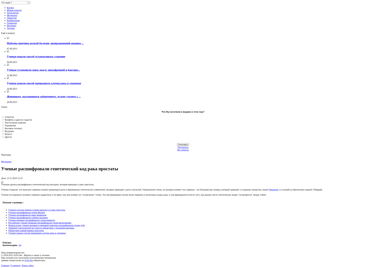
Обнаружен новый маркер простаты (26, 230)
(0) (19, 245)
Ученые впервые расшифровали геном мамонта (31, 220)
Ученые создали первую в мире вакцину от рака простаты (36, 210)
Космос (10, 7)
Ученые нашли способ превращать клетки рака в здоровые (44, 83)
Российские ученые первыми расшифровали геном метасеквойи (39, 223)
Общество (12, 18)
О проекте (15, 265)
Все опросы (183, 150)
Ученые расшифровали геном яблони (26, 212)
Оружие (11, 28)
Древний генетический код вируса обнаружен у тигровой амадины (41, 228)
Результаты (183, 147)
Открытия (12, 23)
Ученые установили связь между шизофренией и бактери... (43, 69)
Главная (5, 265)
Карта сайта (28, 265)
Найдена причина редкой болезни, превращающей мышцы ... (45, 43)
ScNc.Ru (29, 260)
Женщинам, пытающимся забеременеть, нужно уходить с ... (44, 96)
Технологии (13, 13)
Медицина (12, 15)
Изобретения (13, 20)
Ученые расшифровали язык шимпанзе (27, 215)
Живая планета (14, 10)
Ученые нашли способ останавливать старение (36, 56)
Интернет (11, 25)
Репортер (273, 189)
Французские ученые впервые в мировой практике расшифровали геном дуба (46, 225)
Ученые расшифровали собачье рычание (28, 217)
